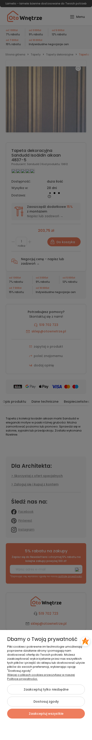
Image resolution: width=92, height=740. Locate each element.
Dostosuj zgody (46, 701)
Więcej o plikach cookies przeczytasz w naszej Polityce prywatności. (41, 677)
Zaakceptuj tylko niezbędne (46, 689)
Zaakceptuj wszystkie (46, 713)
